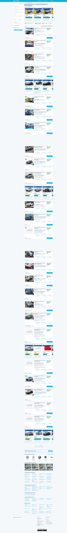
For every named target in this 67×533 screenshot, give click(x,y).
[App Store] (44, 530)
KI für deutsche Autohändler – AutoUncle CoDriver (40, 525)
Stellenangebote (39, 518)
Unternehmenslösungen (49, 522)
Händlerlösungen (39, 522)
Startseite (25, 2)
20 (41, 445)
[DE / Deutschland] (52, 1)
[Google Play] (39, 530)
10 (40, 445)
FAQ (46, 518)
